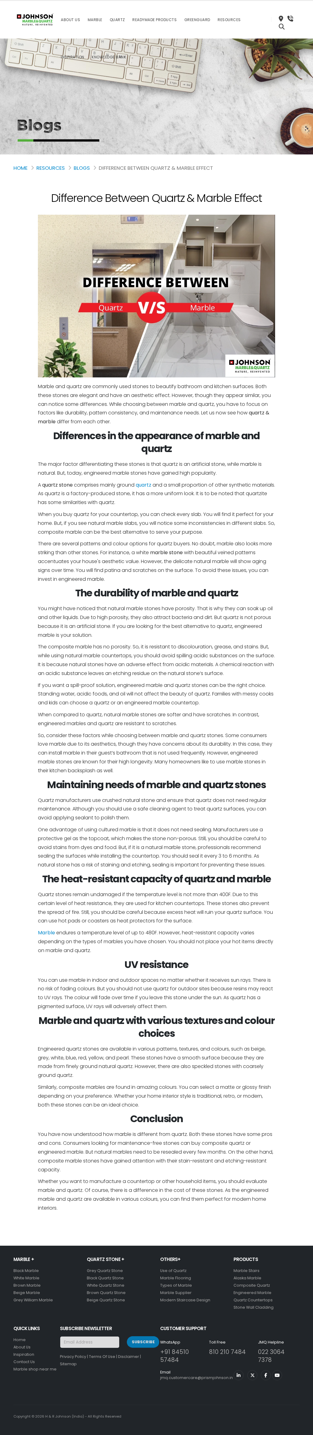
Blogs (82, 168)
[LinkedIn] (239, 1375)
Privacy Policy (73, 1356)
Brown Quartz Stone (106, 1292)
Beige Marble (26, 1292)
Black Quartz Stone (105, 1278)
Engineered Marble (252, 1292)
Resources (229, 19)
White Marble (26, 1278)
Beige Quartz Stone (106, 1300)
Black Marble (26, 1270)
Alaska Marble (247, 1278)
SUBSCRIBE (143, 1341)
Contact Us (24, 1361)
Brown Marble (27, 1285)
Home (20, 168)
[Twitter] (252, 1375)
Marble (95, 19)
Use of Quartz (173, 1270)
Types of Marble (176, 1285)
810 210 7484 (227, 1352)
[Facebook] (266, 1375)
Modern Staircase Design (185, 1300)
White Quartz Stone (105, 1285)
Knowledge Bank (109, 57)
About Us (70, 19)
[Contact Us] (290, 20)
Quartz (117, 19)
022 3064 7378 (271, 1356)
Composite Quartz (252, 1285)
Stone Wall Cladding (254, 1307)
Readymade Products (154, 19)
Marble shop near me (35, 1369)
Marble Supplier (176, 1292)
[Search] (281, 28)
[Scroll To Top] (302, 1428)
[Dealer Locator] (281, 20)
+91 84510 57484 (174, 1356)
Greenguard (197, 19)
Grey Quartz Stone (105, 1270)
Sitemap (68, 1363)
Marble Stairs (247, 1270)
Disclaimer (128, 1356)
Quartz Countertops (253, 1300)
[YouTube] (277, 1375)
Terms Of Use (102, 1356)
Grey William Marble (33, 1300)
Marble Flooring (175, 1278)
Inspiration (72, 57)
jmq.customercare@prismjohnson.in (196, 1377)
